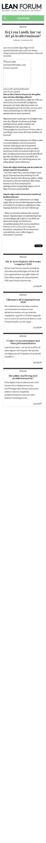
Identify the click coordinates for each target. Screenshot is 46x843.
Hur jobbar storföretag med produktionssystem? (23, 377)
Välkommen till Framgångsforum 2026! (23, 301)
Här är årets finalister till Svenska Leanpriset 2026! (23, 263)
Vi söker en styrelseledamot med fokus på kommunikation (23, 342)
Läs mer (36, 286)
